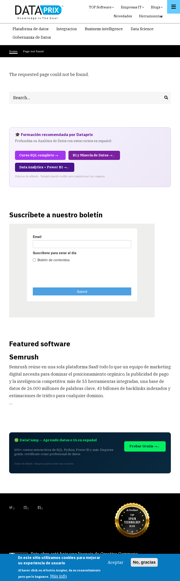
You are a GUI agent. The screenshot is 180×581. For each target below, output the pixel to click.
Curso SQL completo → (38, 155)
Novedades (123, 16)
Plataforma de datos (31, 28)
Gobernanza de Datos (32, 37)
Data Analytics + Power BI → (43, 167)
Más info (58, 576)
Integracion (66, 28)
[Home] (38, 11)
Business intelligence (104, 28)
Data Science (142, 28)
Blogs (157, 8)
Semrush (24, 356)
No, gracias (144, 562)
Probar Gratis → (143, 446)
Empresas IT (133, 8)
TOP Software (102, 8)
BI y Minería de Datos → (92, 155)
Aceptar (115, 562)
